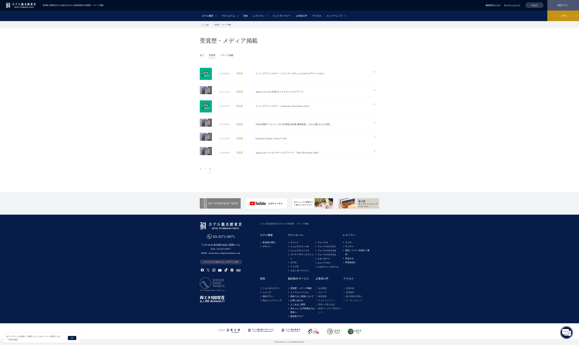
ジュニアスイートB (299, 246)
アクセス (316, 16)
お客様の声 (301, 16)
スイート (294, 242)
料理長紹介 (350, 262)
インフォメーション (299, 292)
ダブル (293, 262)
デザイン (267, 246)
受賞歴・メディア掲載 (301, 288)
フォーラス (323, 242)
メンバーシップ (334, 16)
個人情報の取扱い (354, 296)
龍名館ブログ (296, 316)
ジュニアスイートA (299, 250)
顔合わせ (349, 258)
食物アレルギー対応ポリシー (329, 310)
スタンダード (324, 259)
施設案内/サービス (493, 5)
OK (72, 338)
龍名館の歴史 (269, 242)
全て (202, 55)
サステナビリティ (326, 300)
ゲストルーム (228, 16)
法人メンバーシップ (272, 300)
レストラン (258, 16)
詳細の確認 (13, 339)
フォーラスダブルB (327, 250)
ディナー (349, 246)
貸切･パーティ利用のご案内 (357, 252)
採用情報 (322, 296)
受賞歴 (212, 55)
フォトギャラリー (282, 16)
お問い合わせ (296, 300)
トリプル (294, 266)
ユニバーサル (324, 263)
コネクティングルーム (328, 267)
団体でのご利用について (302, 296)
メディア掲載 (226, 55)
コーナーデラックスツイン (302, 256)
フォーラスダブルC (327, 246)
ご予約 (563, 16)
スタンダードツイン (299, 270)
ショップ (267, 292)
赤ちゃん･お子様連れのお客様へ (302, 310)
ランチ (348, 242)
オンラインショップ (512, 5)
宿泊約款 (350, 288)
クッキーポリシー (354, 300)
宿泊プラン (563, 5)
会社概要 (322, 288)
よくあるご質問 (297, 304)
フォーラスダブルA (327, 255)
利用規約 (350, 292)
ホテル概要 (207, 16)
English (534, 5)
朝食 (245, 16)
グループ (322, 292)
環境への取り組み (326, 304)
